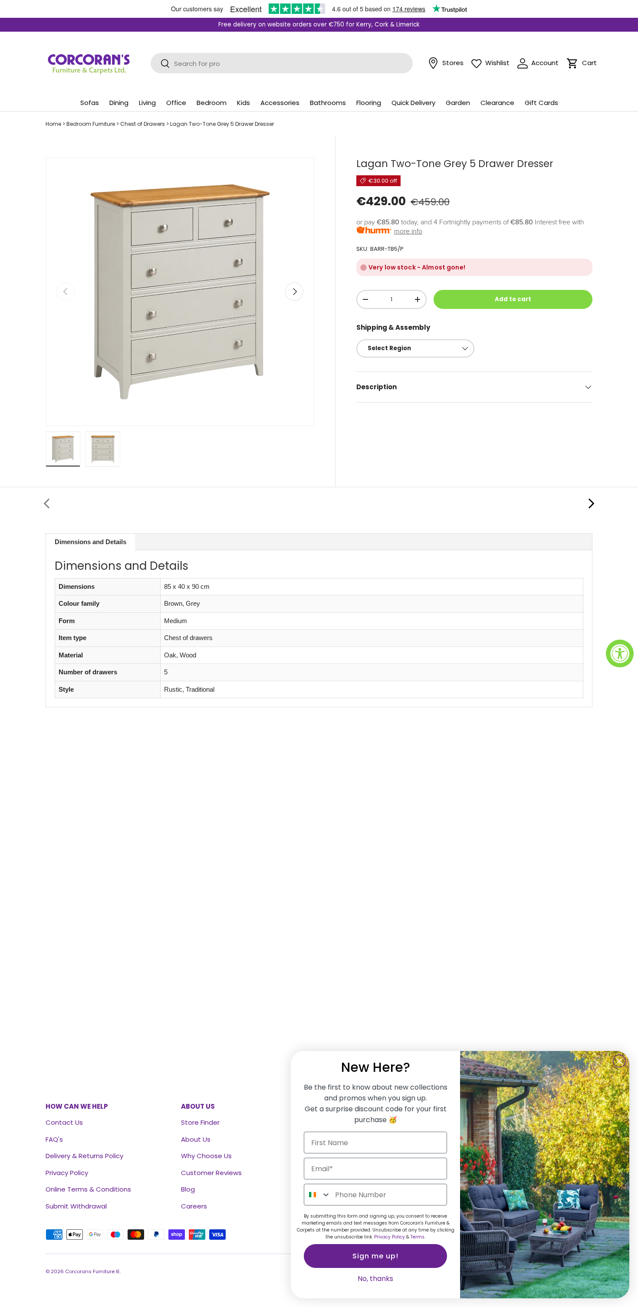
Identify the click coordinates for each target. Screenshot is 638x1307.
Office (176, 102)
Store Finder (200, 1122)
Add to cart (513, 299)
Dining (118, 102)
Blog (188, 1189)
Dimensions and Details (90, 541)
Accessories (279, 102)
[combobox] (317, 1194)
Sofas (89, 102)
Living (147, 102)
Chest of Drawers (142, 124)
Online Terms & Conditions (88, 1189)
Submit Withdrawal (76, 1206)
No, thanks (375, 1279)
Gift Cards (541, 102)
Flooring (368, 102)
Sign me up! (375, 1256)
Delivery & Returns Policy (84, 1155)
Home (53, 124)
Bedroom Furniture (90, 124)
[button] (572, 63)
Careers (194, 1206)
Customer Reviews (211, 1172)
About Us (195, 1139)
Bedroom (212, 102)
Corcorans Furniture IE (92, 1271)
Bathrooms (328, 102)
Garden (458, 102)
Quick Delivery (413, 102)
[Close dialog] (619, 1060)
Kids (243, 102)
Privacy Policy (67, 1172)
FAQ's (54, 1139)
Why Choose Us (206, 1155)
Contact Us (64, 1122)
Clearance (497, 102)
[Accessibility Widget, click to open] (620, 653)
